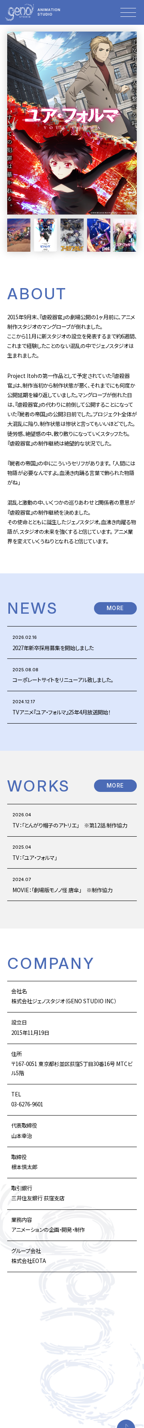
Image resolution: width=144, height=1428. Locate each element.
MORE (115, 608)
